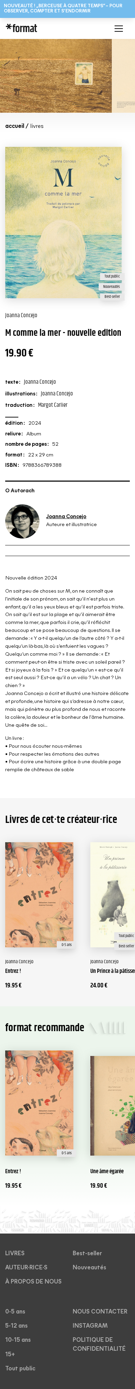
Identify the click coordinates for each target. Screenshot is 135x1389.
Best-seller (87, 1254)
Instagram (90, 1326)
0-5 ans (15, 1312)
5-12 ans (16, 1326)
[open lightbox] (56, 76)
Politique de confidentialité (99, 1344)
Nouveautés (89, 1268)
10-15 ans (18, 1340)
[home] (48, 29)
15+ (10, 1355)
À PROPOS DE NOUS (33, 1282)
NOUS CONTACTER (100, 1312)
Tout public (20, 1369)
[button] (117, 28)
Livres (15, 1254)
